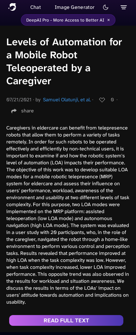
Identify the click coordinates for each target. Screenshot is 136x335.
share (27, 110)
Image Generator (75, 7)
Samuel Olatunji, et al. (67, 99)
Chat (35, 7)
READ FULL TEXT (66, 320)
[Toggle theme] (106, 7)
